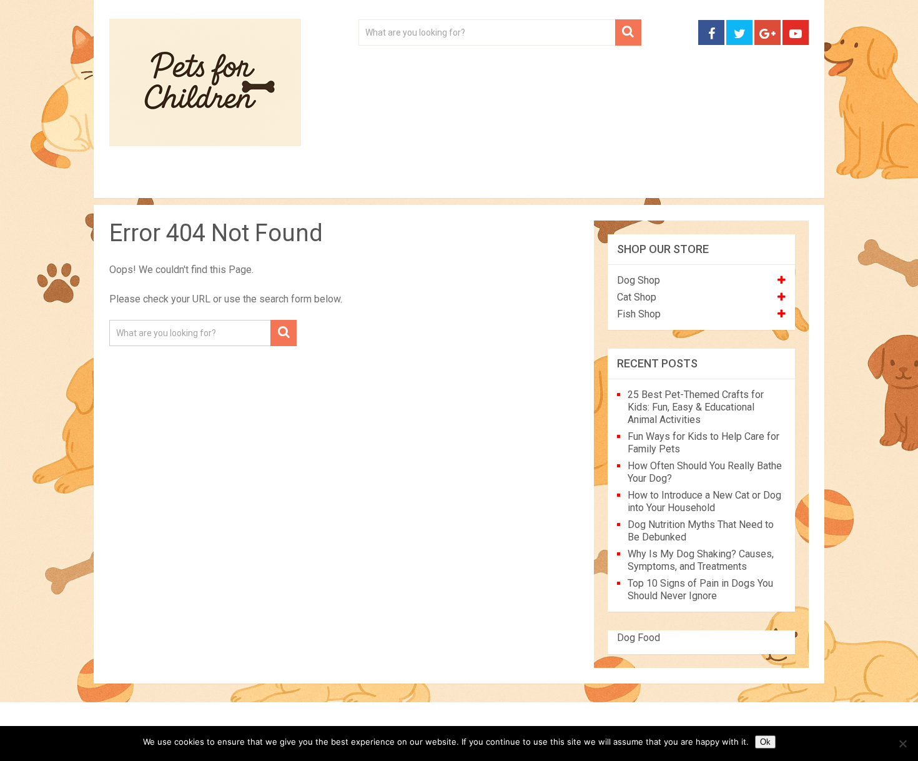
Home (136, 181)
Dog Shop (638, 280)
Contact (623, 181)
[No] (902, 743)
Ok (765, 742)
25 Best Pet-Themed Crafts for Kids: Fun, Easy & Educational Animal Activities (696, 407)
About (419, 181)
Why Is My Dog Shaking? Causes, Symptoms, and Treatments (701, 560)
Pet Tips (205, 181)
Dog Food (638, 638)
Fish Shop (639, 314)
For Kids (280, 181)
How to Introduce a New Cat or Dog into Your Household (704, 501)
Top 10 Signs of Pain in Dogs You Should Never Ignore (700, 589)
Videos (352, 181)
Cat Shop (636, 297)
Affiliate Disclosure (518, 181)
